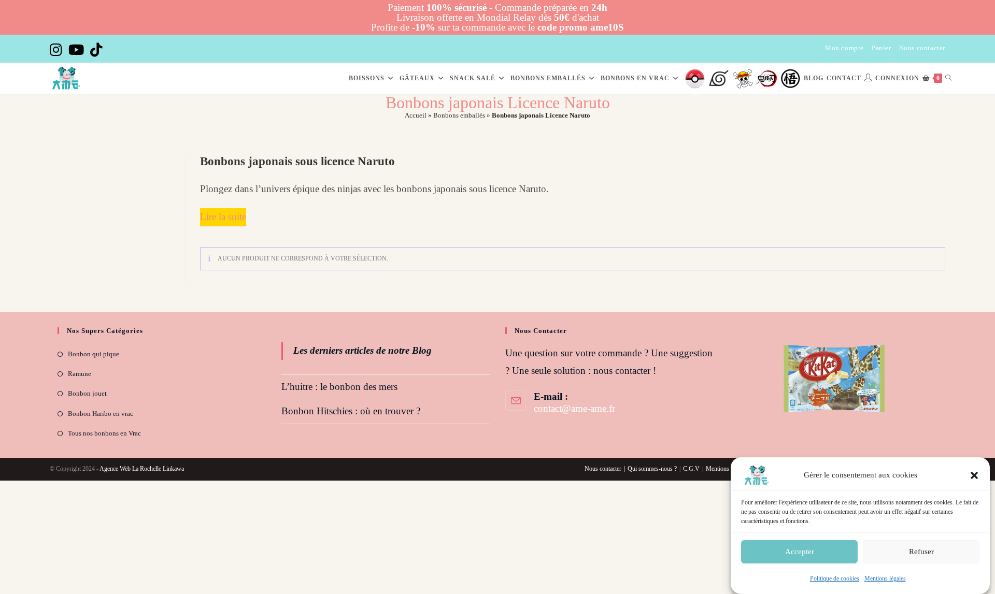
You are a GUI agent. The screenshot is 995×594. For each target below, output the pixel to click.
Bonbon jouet (87, 393)
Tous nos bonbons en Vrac (104, 433)
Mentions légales (885, 578)
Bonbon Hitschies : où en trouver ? (350, 410)
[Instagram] (57, 50)
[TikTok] (96, 50)
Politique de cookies (834, 578)
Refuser (921, 551)
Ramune (79, 374)
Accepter (799, 551)
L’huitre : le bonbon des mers (339, 386)
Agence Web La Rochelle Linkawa (142, 468)
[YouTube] (76, 50)
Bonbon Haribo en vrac (100, 413)
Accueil (416, 115)
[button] (974, 475)
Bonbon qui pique (93, 354)
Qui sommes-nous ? (652, 468)
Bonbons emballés (459, 115)
